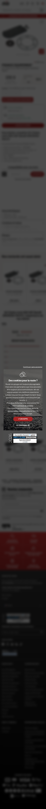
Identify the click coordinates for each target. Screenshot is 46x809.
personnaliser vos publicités (19, 411)
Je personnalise (23, 425)
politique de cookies (25, 405)
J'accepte (24, 419)
